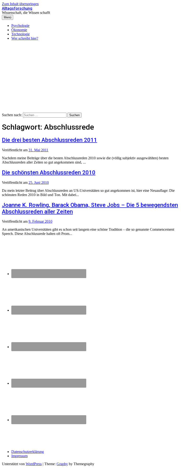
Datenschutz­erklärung (27, 452)
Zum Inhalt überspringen (20, 4)
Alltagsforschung (17, 8)
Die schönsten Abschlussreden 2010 (48, 172)
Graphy (62, 464)
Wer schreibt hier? (24, 38)
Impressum (19, 456)
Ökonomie (19, 30)
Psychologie (20, 26)
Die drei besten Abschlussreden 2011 (49, 140)
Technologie (20, 34)
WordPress (34, 464)
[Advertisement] (90, 77)
